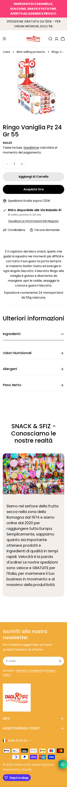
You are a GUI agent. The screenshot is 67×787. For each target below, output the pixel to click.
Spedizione (31, 147)
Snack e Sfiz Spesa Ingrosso (34, 764)
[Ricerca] (50, 38)
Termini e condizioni (29, 670)
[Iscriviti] (60, 661)
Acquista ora (33, 189)
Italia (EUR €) (18, 740)
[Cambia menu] (4, 38)
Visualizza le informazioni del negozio (33, 221)
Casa (6, 52)
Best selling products (31, 52)
